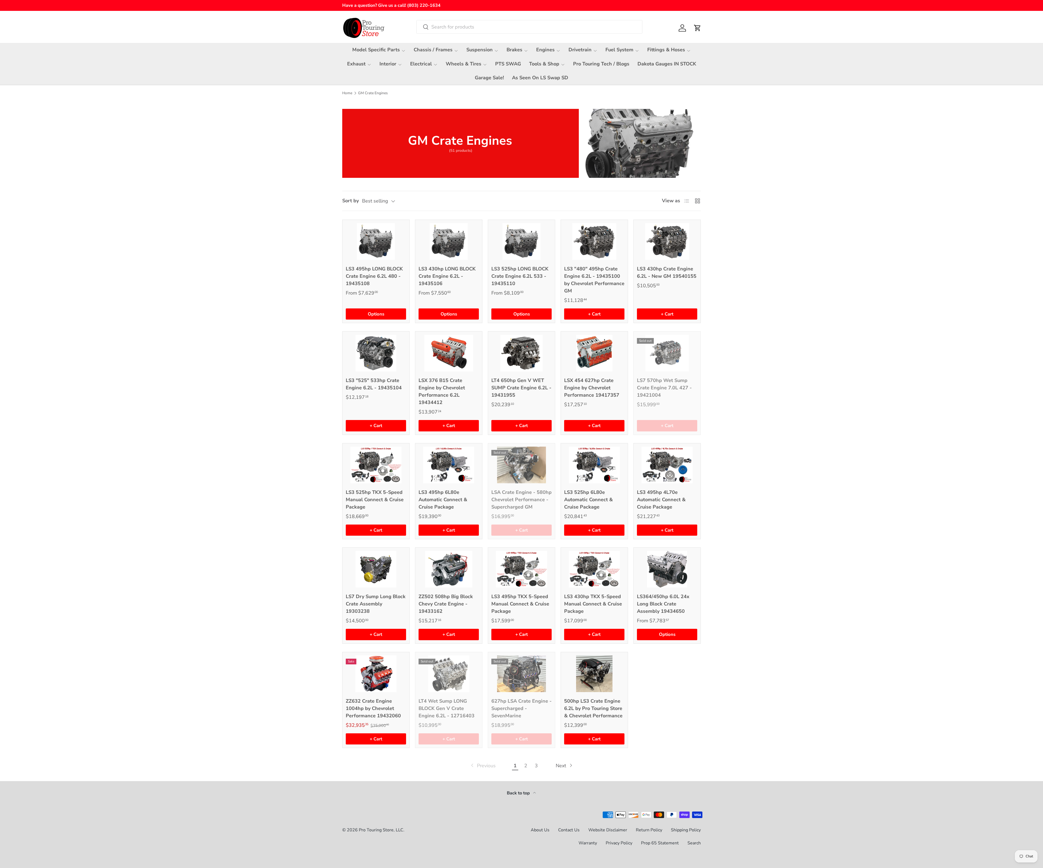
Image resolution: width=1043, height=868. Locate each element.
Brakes (514, 49)
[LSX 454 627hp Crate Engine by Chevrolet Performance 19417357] (594, 353)
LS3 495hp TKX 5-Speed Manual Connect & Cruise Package (520, 603)
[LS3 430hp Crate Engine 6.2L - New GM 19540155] (667, 241)
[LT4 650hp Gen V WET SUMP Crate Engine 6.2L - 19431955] (521, 353)
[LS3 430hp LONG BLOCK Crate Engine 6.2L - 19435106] (449, 241)
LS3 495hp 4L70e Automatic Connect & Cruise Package (661, 499)
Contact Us (569, 830)
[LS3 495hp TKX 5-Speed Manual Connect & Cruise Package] (521, 569)
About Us (540, 830)
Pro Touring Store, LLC (381, 830)
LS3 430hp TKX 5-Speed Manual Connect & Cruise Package (593, 603)
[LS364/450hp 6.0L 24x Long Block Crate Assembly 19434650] (667, 569)
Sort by (350, 200)
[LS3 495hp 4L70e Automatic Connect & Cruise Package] (667, 465)
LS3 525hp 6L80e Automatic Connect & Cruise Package (588, 499)
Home (347, 93)
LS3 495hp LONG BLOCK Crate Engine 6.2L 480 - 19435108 (374, 276)
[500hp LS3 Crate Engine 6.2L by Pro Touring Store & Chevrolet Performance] (594, 673)
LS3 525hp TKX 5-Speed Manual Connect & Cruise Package (375, 499)
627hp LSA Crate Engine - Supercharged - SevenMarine (521, 708)
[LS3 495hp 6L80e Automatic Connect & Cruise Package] (449, 465)
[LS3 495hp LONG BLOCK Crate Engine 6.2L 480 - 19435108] (376, 241)
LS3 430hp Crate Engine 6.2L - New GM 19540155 (666, 272)
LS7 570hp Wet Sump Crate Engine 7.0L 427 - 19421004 (664, 387)
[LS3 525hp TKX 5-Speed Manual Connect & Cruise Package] (376, 465)
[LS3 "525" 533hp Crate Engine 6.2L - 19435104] (376, 353)
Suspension (479, 49)
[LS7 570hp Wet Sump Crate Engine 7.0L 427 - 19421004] (667, 353)
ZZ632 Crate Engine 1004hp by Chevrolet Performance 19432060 (373, 708)
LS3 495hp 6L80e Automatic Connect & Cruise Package (443, 499)
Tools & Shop (544, 64)
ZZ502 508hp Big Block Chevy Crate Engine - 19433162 (446, 603)
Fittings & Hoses (666, 49)
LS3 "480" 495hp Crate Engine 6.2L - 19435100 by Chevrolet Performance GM (594, 280)
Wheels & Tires (463, 64)
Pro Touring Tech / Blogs (601, 64)
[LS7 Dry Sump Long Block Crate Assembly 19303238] (376, 569)
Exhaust (356, 64)
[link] (482, 765)
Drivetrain (580, 49)
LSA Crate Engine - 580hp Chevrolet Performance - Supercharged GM (521, 499)
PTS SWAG (508, 64)
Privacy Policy (619, 843)
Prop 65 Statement (660, 843)
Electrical (421, 64)
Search (694, 843)
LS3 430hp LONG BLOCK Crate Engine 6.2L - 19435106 (447, 276)
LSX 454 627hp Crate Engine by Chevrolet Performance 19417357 (591, 387)
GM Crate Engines (373, 93)
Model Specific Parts (376, 49)
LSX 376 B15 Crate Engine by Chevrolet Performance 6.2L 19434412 (442, 391)
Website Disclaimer (607, 830)
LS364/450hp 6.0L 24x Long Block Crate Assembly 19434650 (663, 603)
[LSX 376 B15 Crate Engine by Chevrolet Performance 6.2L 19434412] (449, 353)
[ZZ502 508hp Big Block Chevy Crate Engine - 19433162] (449, 569)
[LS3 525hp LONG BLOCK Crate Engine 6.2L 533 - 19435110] (521, 241)
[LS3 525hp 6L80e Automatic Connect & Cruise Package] (594, 465)
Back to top (519, 793)
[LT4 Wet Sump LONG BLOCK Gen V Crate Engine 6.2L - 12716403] (449, 673)
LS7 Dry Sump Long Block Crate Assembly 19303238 (376, 603)
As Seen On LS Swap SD (540, 77)
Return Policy (649, 830)
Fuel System (619, 49)
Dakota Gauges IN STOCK (666, 64)
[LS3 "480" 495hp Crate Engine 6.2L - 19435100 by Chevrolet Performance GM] (594, 241)
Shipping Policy (686, 830)
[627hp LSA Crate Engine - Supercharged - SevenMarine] (521, 673)
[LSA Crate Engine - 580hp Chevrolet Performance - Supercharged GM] (521, 465)
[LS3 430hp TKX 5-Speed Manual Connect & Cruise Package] (594, 569)
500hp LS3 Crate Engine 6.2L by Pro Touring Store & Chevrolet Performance (593, 708)
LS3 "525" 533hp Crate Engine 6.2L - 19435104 (374, 384)
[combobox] (529, 26)
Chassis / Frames (433, 49)
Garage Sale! (489, 77)
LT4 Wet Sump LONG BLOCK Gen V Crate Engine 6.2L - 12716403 (447, 708)
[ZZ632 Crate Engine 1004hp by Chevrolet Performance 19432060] (376, 673)
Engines (545, 49)
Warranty (588, 843)
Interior (387, 64)
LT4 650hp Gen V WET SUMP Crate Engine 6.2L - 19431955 (521, 387)
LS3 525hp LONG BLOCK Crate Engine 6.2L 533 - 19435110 (519, 276)
